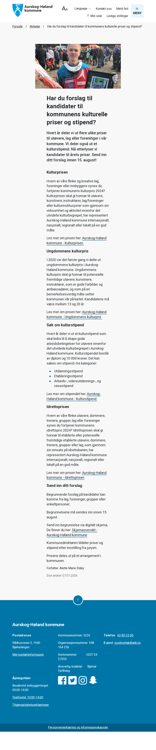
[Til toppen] (78, 600)
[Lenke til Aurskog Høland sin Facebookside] (62, 680)
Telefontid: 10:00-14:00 (27, 697)
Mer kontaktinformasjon (28, 654)
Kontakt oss (104, 9)
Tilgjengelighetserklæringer (30, 705)
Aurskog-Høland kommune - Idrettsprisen (77, 475)
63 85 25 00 (125, 635)
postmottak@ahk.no (128, 643)
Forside (17, 26)
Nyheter (35, 26)
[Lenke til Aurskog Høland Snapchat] (93, 680)
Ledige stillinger (117, 16)
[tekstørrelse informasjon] (65, 9)
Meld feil (122, 9)
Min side (96, 16)
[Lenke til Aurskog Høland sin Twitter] (72, 680)
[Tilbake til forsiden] (32, 10)
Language (81, 8)
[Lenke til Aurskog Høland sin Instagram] (83, 680)
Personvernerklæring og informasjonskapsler (78, 727)
